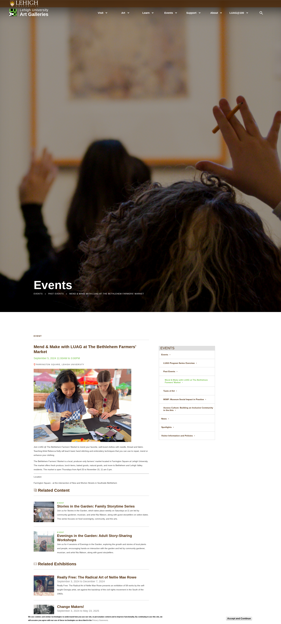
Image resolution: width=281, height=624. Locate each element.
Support (191, 12)
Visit (100, 12)
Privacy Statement (100, 620)
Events (168, 12)
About (214, 12)
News (164, 419)
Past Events (56, 294)
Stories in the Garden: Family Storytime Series (96, 506)
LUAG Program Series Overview (179, 363)
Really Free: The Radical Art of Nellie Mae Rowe (96, 577)
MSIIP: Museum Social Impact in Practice (183, 399)
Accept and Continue (239, 618)
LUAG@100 (236, 12)
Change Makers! (70, 607)
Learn (146, 12)
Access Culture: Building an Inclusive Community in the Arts (188, 409)
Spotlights (166, 427)
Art (123, 12)
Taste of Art (169, 391)
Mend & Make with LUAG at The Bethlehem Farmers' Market (106, 294)
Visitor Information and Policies (177, 435)
